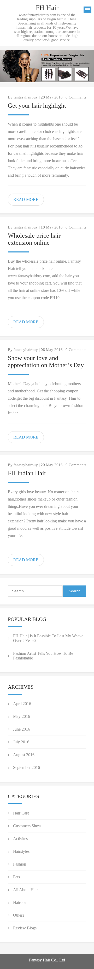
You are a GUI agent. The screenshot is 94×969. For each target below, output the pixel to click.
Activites (20, 838)
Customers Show (27, 826)
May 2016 (21, 716)
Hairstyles (21, 851)
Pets (16, 877)
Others (18, 915)
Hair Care (21, 813)
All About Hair (25, 889)
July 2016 (21, 742)
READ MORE (25, 199)
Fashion (19, 864)
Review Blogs (25, 928)
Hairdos (19, 902)
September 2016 (26, 767)
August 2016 (23, 754)
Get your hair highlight (37, 105)
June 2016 (21, 729)
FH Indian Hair (27, 473)
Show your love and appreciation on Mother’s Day (46, 361)
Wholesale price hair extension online (34, 239)
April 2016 (22, 703)
